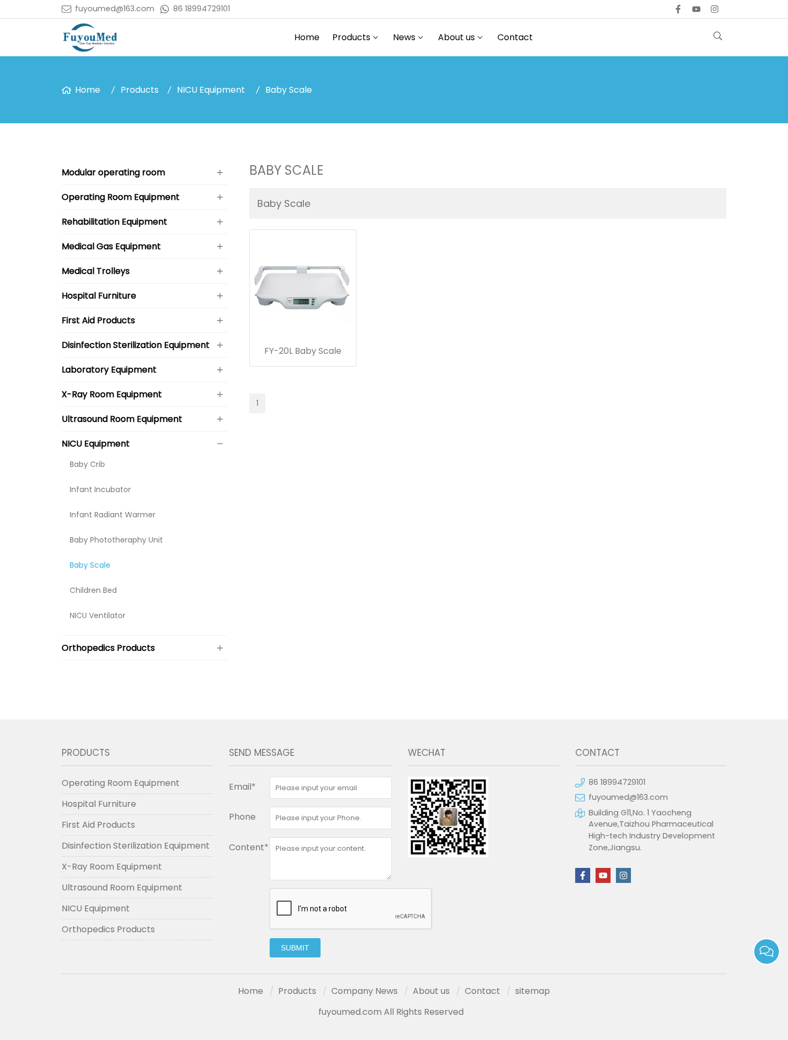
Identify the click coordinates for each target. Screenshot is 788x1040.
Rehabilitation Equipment (114, 222)
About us (456, 37)
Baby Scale (288, 90)
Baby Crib (87, 464)
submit (295, 948)
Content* (249, 847)
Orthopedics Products (108, 648)
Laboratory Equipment (109, 369)
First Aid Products (98, 320)
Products (351, 37)
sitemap (532, 991)
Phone (242, 817)
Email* (242, 787)
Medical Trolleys (96, 271)
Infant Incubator (100, 489)
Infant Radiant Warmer (112, 514)
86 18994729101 (201, 8)
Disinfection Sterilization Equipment (136, 345)
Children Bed (93, 590)
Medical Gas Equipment (111, 246)
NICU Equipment (211, 90)
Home (306, 37)
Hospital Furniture (99, 295)
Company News (364, 991)
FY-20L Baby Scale (302, 351)
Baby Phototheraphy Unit (116, 539)
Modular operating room (113, 172)
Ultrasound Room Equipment (122, 419)
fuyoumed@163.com (114, 8)
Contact (515, 37)
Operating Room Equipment (121, 197)
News (404, 37)
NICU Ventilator (97, 615)
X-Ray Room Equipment (112, 394)
